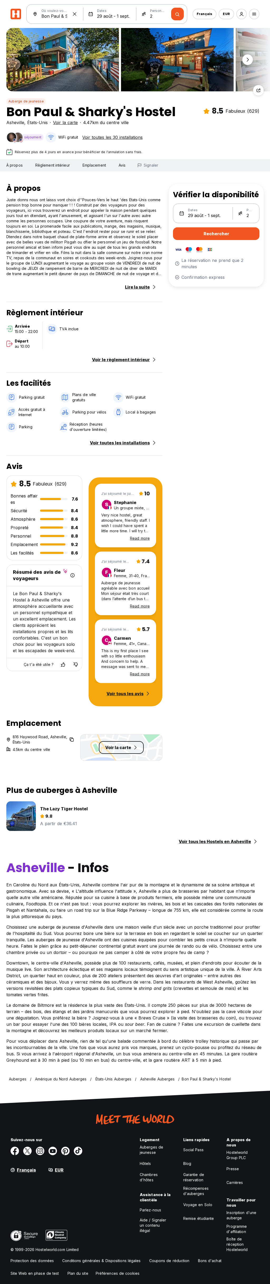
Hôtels (145, 1163)
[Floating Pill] (247, 59)
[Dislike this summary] (75, 664)
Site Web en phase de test (35, 1273)
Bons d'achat (209, 1260)
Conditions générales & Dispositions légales (101, 1260)
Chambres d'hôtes (149, 1177)
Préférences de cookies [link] (117, 1273)
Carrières (234, 1182)
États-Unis (37, 122)
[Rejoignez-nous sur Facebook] (15, 1151)
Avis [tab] (122, 165)
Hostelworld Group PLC (237, 1155)
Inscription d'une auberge (241, 1215)
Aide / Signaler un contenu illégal (153, 1225)
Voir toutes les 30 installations (112, 137)
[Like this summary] (63, 664)
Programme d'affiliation (236, 1229)
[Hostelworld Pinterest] (65, 1151)
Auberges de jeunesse (151, 1150)
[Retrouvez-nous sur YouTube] (53, 1151)
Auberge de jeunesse (26, 101)
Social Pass (193, 1149)
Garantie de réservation (193, 1177)
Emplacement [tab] (94, 165)
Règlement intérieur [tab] (52, 165)
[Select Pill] (241, 14)
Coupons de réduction (169, 1260)
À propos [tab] (14, 165)
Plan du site (78, 1273)
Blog (187, 1163)
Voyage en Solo (197, 1204)
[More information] (72, 575)
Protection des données (32, 1260)
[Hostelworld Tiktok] (78, 1151)
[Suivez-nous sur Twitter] (27, 1151)
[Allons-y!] (177, 14)
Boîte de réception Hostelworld (237, 1244)
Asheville (15, 122)
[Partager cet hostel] (258, 90)
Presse (232, 1169)
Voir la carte (65, 122)
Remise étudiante (198, 1218)
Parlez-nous (150, 1210)
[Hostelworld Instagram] (40, 1151)
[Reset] (74, 14)
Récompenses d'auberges (196, 1191)
